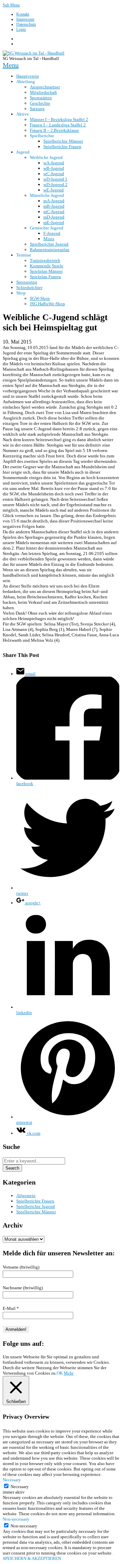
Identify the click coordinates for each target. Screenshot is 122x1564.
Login (21, 29)
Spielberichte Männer (36, 1211)
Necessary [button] (12, 1479)
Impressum (25, 19)
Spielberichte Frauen (35, 1200)
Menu (11, 65)
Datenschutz (26, 24)
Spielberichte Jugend (35, 1206)
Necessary (20, 1486)
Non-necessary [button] (16, 1519)
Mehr (69, 1373)
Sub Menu (11, 5)
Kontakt (22, 14)
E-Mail (11, 1308)
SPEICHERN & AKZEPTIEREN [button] (32, 1558)
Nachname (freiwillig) (23, 1287)
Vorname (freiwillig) (21, 1267)
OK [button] (60, 1373)
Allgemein (26, 1195)
